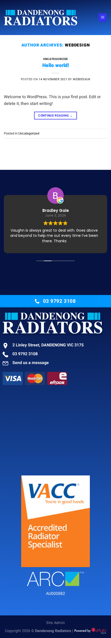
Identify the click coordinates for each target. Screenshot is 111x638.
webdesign (77, 45)
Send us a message (30, 363)
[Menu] (102, 17)
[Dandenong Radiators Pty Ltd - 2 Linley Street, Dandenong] (49, 18)
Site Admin (55, 623)
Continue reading (55, 115)
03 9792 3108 (25, 354)
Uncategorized (55, 59)
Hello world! (55, 65)
